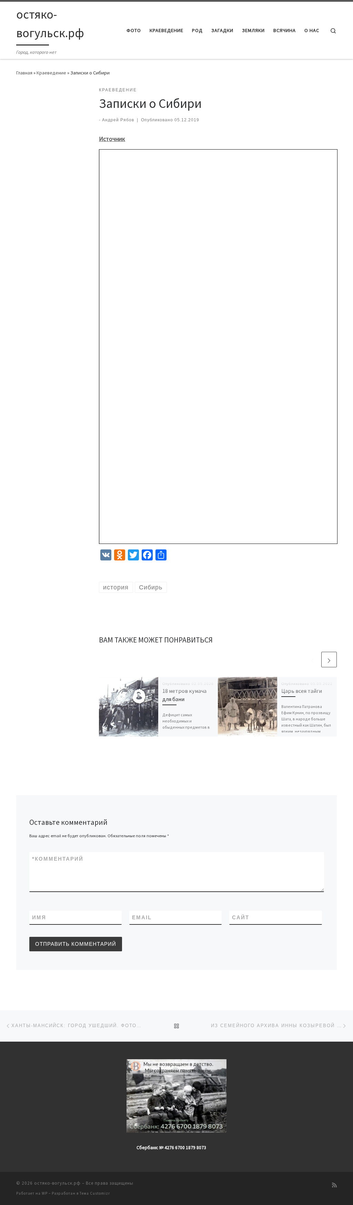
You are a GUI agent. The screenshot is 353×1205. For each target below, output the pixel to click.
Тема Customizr (95, 1193)
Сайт (240, 917)
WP (45, 1193)
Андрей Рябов (118, 120)
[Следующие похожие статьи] (329, 659)
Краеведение (51, 73)
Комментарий (57, 859)
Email (142, 917)
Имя (39, 917)
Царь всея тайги (301, 690)
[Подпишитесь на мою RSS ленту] (334, 1185)
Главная (24, 73)
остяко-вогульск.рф (57, 1183)
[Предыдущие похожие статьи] (312, 659)
